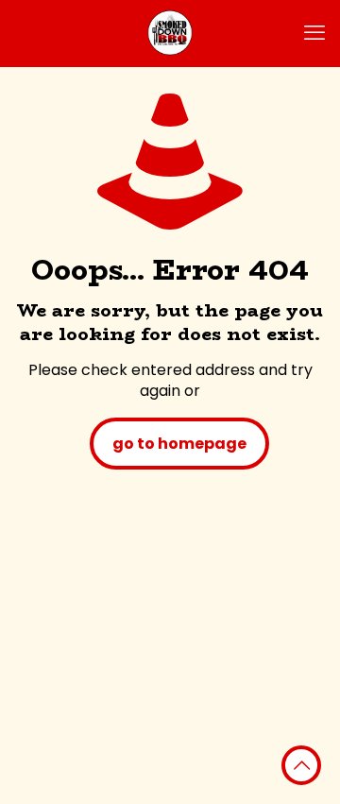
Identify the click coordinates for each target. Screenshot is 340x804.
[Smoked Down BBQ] (170, 33)
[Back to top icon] (301, 765)
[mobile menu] (314, 33)
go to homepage (179, 443)
